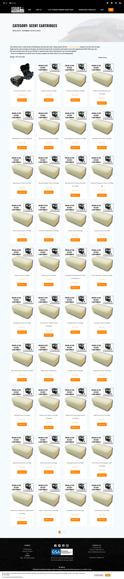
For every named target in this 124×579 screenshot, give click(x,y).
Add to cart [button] (22, 100)
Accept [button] (107, 575)
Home (29, 10)
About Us (38, 10)
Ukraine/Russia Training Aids (87, 10)
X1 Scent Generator (73, 47)
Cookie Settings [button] (99, 575)
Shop (102, 10)
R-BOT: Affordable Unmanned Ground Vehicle (61, 10)
